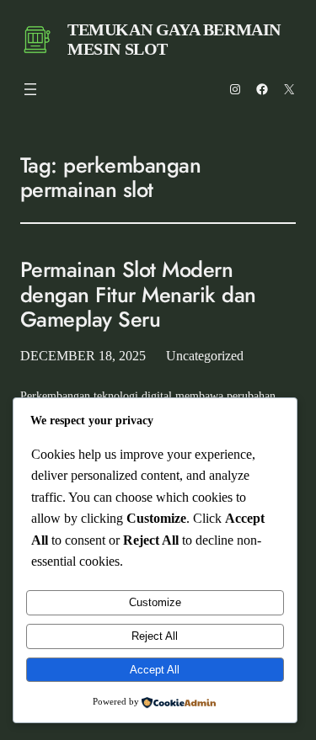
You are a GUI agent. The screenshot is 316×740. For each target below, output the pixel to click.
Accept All (154, 669)
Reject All (154, 636)
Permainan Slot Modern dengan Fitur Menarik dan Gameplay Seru (138, 295)
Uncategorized (205, 356)
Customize (155, 602)
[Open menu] (30, 89)
